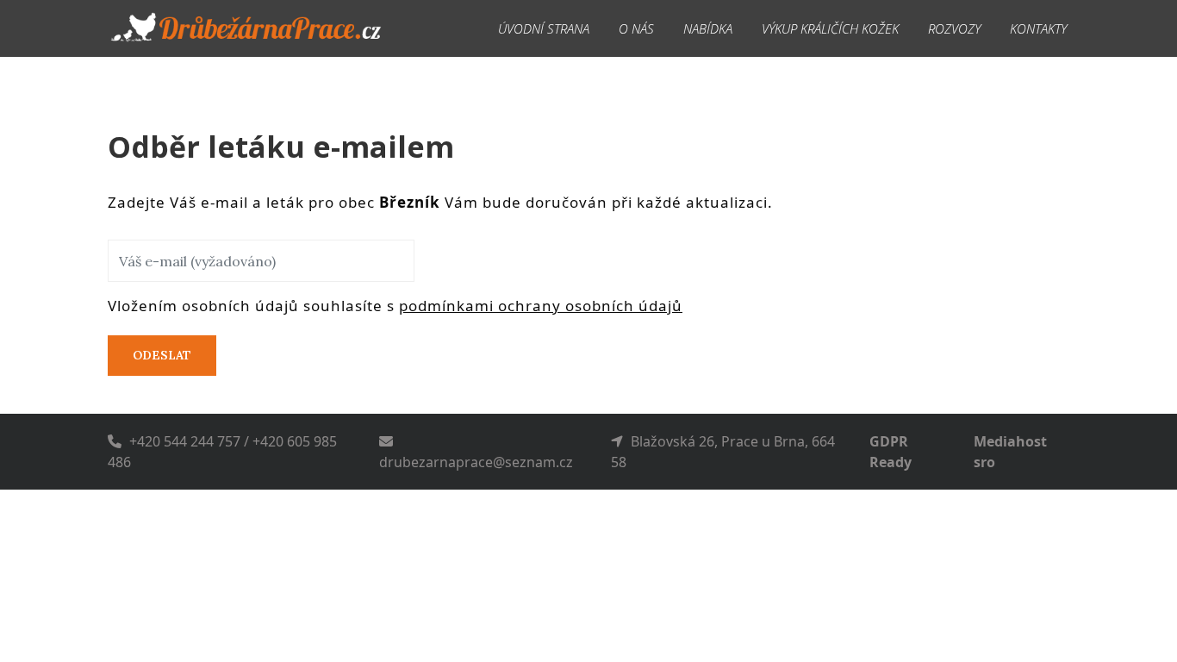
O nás (636, 28)
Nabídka (707, 28)
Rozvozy (954, 28)
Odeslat (162, 355)
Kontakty (1038, 28)
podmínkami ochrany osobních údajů (540, 305)
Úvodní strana (543, 28)
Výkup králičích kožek (830, 28)
